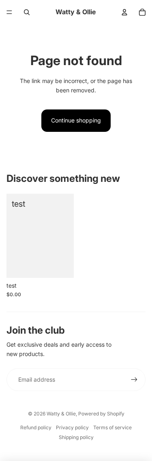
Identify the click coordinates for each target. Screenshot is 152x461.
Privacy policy (72, 427)
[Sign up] (134, 379)
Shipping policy (76, 437)
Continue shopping (76, 120)
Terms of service (112, 427)
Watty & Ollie (61, 414)
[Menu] (9, 12)
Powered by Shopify (101, 414)
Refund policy (35, 427)
